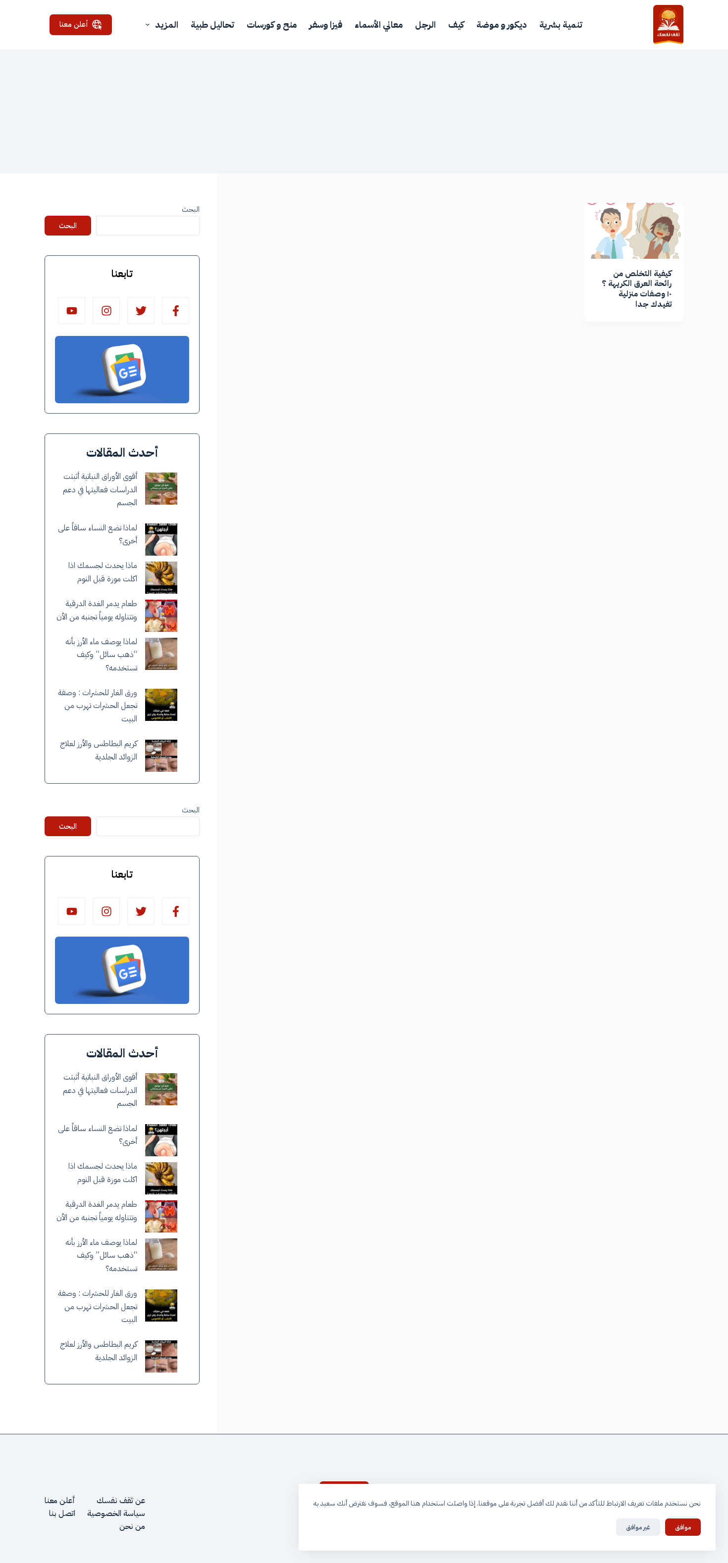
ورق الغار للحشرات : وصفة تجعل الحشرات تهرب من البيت (97, 706)
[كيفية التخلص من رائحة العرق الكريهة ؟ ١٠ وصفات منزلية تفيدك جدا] (633, 231)
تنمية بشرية (560, 24)
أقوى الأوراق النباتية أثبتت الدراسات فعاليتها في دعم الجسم (100, 490)
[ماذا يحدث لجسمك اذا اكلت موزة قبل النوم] (161, 578)
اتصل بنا (62, 1513)
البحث (191, 209)
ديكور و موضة (501, 24)
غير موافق (638, 1527)
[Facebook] (175, 310)
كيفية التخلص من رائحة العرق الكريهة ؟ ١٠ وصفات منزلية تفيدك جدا (637, 289)
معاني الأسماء (379, 24)
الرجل (425, 24)
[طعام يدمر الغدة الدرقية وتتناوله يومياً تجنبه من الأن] (161, 616)
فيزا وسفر (325, 24)
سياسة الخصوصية (116, 1513)
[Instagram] (106, 310)
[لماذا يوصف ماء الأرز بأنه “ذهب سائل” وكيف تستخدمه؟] (161, 654)
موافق (683, 1527)
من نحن (132, 1526)
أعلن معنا (73, 24)
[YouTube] (71, 310)
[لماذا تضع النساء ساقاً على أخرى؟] (161, 539)
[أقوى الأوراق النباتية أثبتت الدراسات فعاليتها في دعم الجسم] (161, 489)
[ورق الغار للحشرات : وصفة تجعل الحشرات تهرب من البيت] (161, 705)
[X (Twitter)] (141, 310)
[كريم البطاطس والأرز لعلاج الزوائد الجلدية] (161, 756)
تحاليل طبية (212, 24)
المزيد (166, 24)
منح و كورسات (272, 24)
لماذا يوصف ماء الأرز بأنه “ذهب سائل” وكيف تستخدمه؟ (101, 655)
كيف (456, 24)
